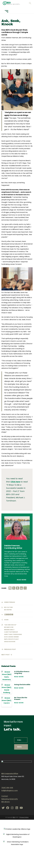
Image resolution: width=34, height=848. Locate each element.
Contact (4, 796)
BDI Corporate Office (9, 773)
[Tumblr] (9, 615)
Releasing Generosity (9, 799)
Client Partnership (11, 632)
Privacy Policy (24, 817)
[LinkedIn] (10, 615)
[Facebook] (5, 615)
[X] (7, 615)
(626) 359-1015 (7, 788)
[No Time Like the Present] (6, 702)
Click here (15, 481)
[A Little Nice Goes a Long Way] (6, 676)
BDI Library (5, 802)
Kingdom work (9, 642)
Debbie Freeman (9, 602)
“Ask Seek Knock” (10, 625)
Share (6, 620)
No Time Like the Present (20, 698)
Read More (22, 580)
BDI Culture (8, 607)
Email (19, 747)
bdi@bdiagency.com (9, 790)
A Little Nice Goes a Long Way (21, 672)
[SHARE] (12, 615)
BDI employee (8, 627)
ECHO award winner (11, 637)
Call (19, 740)
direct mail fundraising (13, 634)
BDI (14, 817)
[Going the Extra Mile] (6, 689)
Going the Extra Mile (22, 684)
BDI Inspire (8, 610)
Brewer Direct (9, 630)
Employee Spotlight (11, 639)
